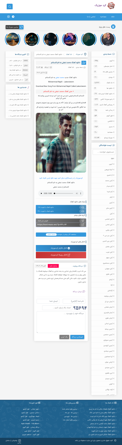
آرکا (112, 285)
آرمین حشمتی (108, 334)
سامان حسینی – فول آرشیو (30, 413)
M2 (113, 159)
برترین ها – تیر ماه (71, 413)
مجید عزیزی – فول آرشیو (31, 420)
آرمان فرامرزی (108, 312)
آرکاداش (110, 290)
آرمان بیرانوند (108, 296)
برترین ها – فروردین (70, 416)
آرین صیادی (109, 367)
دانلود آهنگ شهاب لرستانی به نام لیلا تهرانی (101, 427)
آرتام (111, 197)
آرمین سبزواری (108, 340)
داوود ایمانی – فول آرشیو (31, 409)
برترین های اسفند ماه (70, 420)
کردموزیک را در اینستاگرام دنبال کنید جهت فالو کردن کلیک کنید (61, 178)
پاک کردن (64, 337)
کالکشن (110, 121)
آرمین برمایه (109, 329)
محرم (111, 127)
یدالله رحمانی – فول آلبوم (31, 427)
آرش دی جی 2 (108, 236)
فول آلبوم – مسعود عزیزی (30, 435)
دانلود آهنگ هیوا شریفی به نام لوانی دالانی (14, 110)
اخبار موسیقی (108, 66)
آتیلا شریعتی (108, 170)
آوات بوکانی (109, 389)
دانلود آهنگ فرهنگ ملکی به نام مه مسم (15, 94)
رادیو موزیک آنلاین (106, 99)
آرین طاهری (109, 373)
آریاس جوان (109, 362)
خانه (112, 16)
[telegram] (13, 16)
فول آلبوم (110, 116)
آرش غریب (109, 252)
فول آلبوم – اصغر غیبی (31, 431)
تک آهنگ (110, 83)
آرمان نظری (109, 318)
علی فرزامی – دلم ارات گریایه (11, 61)
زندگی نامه (109, 110)
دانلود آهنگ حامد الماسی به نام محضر (15, 116)
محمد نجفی (60, 77)
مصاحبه (103, 16)
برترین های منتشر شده (69, 409)
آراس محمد (109, 181)
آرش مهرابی (109, 269)
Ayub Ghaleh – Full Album (30, 424)
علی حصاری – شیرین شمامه (13, 80)
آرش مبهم (109, 258)
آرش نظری (109, 274)
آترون (111, 164)
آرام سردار (110, 186)
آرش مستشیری (108, 263)
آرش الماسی (109, 219)
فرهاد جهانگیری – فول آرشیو (30, 416)
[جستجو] (10, 7)
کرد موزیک (79, 54)
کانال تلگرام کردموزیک (59, 248)
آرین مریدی (109, 378)
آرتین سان (109, 208)
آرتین (111, 203)
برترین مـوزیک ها (12, 27)
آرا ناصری (110, 175)
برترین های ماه (108, 72)
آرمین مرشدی (108, 351)
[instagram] (8, 16)
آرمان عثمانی (108, 307)
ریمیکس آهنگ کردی (106, 105)
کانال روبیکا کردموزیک (59, 255)
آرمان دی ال (109, 301)
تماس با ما (91, 16)
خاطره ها (110, 88)
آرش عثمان (109, 247)
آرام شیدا (110, 192)
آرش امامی (109, 225)
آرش (111, 214)
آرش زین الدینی (108, 241)
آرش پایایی (109, 230)
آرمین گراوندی (108, 345)
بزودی (111, 77)
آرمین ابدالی (109, 323)
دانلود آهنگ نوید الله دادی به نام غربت (15, 105)
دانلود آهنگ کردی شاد (105, 94)
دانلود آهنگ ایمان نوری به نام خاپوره (103, 431)
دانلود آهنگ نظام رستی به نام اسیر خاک (15, 99)
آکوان (111, 384)
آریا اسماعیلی (108, 356)
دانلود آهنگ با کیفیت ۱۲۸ (46, 207)
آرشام (111, 279)
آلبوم (111, 61)
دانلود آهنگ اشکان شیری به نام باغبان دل (101, 435)
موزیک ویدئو (108, 138)
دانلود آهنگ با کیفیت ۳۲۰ (46, 211)
